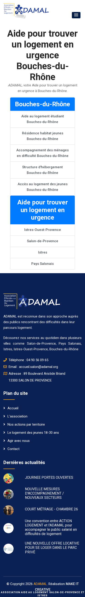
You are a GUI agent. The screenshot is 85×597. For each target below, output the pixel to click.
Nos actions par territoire (26, 424)
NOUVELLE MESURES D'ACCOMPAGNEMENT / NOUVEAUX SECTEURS (44, 493)
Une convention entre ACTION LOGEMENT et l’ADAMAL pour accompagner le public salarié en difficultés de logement (51, 527)
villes (7, 343)
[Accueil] (31, 301)
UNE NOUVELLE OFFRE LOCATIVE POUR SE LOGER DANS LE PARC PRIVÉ (52, 547)
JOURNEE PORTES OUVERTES (49, 477)
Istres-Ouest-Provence (42, 230)
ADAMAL (40, 584)
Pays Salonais (42, 264)
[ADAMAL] (26, 11)
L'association (17, 416)
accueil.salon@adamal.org (38, 367)
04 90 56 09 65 (37, 360)
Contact (13, 449)
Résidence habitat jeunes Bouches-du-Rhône (42, 136)
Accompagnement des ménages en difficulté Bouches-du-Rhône (42, 153)
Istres (42, 252)
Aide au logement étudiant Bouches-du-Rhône (42, 119)
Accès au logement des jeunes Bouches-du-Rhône (43, 187)
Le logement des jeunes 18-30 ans (33, 433)
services (34, 338)
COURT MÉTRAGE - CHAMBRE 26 (51, 509)
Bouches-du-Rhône (63, 349)
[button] (76, 15)
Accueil (12, 408)
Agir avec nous (18, 441)
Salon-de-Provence (42, 241)
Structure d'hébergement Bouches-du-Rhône (42, 170)
